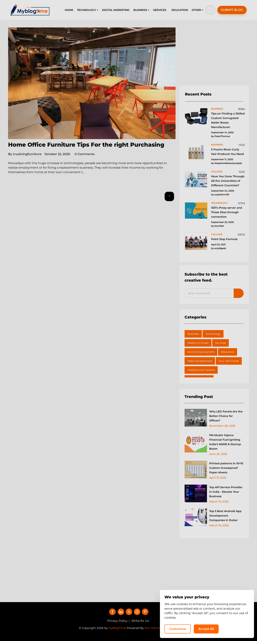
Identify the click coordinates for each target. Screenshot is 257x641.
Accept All (206, 629)
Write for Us (140, 621)
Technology (213, 334)
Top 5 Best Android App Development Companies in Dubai (225, 515)
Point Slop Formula (224, 239)
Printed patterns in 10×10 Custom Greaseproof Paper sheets (226, 468)
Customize (177, 629)
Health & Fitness (198, 343)
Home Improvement (200, 352)
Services (220, 343)
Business (193, 334)
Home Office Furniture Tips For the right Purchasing (86, 144)
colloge (216, 171)
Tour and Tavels (229, 361)
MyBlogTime (117, 628)
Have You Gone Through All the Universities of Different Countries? (228, 181)
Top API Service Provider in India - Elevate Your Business (226, 492)
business (217, 108)
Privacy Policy (117, 621)
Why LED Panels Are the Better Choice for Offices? (226, 416)
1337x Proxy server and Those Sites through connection (226, 212)
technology (219, 203)
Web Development (199, 361)
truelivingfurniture (25, 154)
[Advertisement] (214, 56)
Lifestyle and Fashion (201, 370)
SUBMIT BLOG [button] (232, 10)
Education (227, 352)
